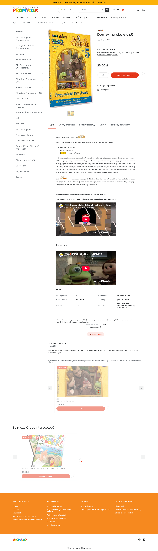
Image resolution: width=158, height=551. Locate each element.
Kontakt (16, 509)
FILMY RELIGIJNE (45, 23)
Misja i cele (17, 513)
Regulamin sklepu (54, 506)
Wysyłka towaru (53, 525)
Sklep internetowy (78, 548)
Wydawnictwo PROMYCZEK (21, 23)
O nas (15, 506)
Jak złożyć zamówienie (56, 518)
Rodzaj (35, 23)
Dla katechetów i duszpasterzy (128, 509)
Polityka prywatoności (56, 515)
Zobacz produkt (46, 476)
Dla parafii (119, 506)
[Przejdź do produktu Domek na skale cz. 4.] (83, 381)
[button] (107, 10)
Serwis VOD (68, 10)
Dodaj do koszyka (125, 75)
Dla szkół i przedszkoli (124, 513)
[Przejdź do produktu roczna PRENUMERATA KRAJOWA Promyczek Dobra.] (48, 451)
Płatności (51, 522)
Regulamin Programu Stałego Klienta (59, 510)
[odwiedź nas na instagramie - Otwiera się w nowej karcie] (144, 539)
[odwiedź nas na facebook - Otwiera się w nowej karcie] (139, 539)
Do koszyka (81, 408)
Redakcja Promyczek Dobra (24, 516)
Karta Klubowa (87, 506)
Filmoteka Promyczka (59, 23)
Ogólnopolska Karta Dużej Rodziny (95, 509)
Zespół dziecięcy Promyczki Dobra (27, 519)
